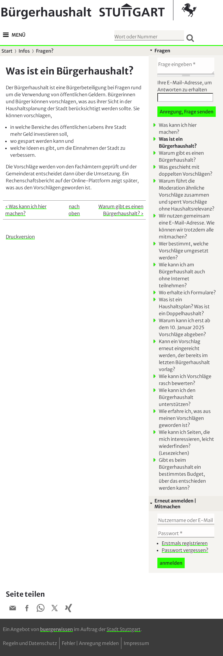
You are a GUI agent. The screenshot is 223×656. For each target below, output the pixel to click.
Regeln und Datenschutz (30, 643)
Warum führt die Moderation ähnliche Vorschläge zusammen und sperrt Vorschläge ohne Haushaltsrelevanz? (186, 195)
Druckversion (20, 237)
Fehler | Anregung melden (90, 643)
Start (6, 51)
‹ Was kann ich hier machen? (25, 210)
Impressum (136, 643)
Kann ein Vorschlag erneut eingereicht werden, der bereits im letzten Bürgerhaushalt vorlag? (184, 355)
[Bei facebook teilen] (27, 609)
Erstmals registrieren (185, 543)
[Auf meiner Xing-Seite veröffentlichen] (68, 609)
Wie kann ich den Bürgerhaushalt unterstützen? (177, 397)
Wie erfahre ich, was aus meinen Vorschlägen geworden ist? (185, 418)
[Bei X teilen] (55, 609)
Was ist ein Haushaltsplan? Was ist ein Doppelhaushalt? (184, 306)
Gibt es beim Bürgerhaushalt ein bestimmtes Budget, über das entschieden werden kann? (182, 474)
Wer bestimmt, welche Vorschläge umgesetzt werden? (183, 251)
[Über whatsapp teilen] (41, 609)
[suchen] (190, 37)
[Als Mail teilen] (13, 609)
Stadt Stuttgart (124, 629)
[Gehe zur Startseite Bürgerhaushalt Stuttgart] (99, 10)
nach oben (74, 210)
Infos (24, 51)
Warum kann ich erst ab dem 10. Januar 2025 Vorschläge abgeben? (184, 327)
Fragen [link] (162, 51)
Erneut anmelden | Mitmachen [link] (175, 503)
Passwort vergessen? (185, 550)
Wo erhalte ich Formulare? (187, 292)
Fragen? (44, 51)
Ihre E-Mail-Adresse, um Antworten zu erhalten (184, 86)
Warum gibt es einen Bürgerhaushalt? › (120, 210)
